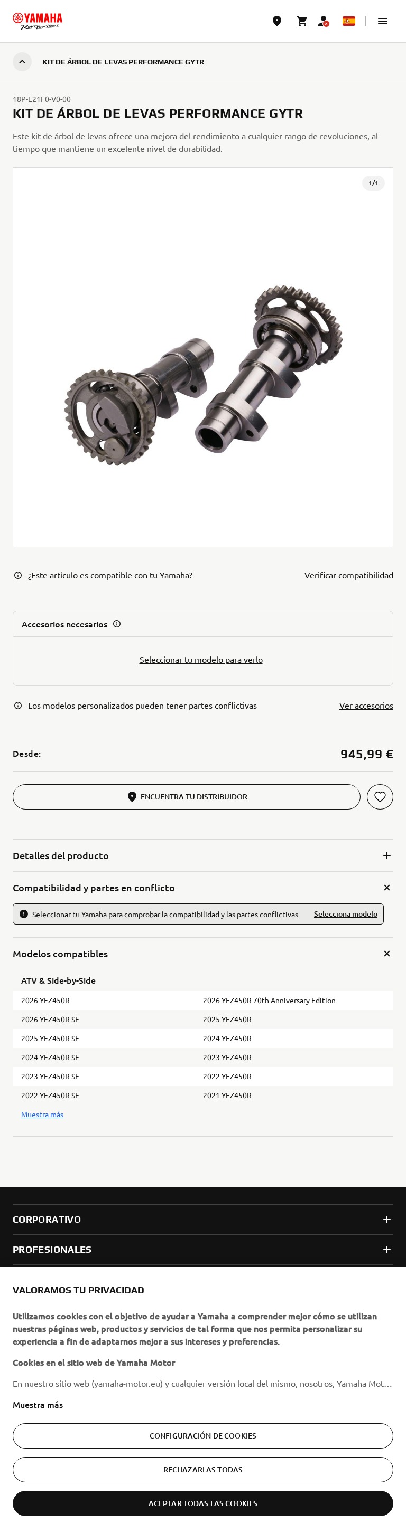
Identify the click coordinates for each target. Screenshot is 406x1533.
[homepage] (37, 21)
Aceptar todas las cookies (203, 1503)
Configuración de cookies (203, 1436)
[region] (203, 1400)
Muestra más (38, 1404)
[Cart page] (302, 21)
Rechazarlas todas (203, 1469)
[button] (382, 21)
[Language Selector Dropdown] (348, 21)
